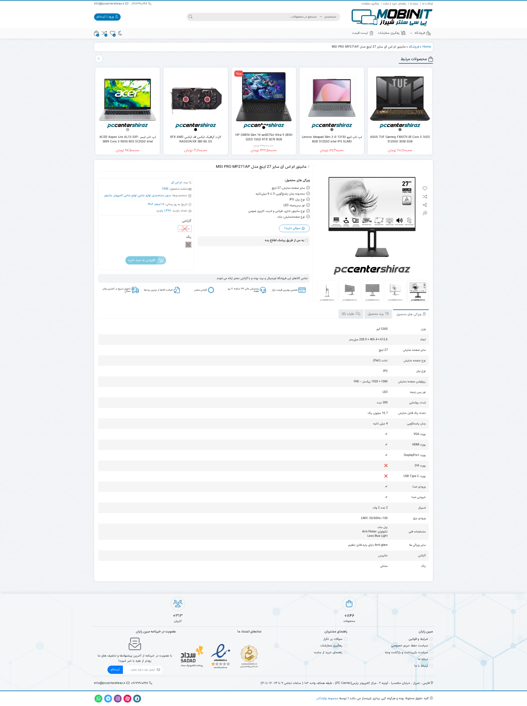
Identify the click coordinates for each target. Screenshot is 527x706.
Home (426, 47)
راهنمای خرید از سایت (394, 4)
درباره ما (414, 4)
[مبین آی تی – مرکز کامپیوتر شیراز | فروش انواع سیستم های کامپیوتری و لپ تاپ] (392, 17)
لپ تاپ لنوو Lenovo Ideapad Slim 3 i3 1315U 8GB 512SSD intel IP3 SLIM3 (332, 139)
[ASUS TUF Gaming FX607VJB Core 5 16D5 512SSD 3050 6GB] (400, 99)
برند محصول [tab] (376, 314)
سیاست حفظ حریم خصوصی (409, 645)
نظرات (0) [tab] (348, 314)
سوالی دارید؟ (292, 228)
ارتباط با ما (427, 4)
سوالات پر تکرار (332, 639)
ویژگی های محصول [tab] (409, 314)
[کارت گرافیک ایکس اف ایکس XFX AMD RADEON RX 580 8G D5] (196, 99)
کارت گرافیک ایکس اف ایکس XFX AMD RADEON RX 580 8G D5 (195, 139)
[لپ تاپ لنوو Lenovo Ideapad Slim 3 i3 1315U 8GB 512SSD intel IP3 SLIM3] (332, 99)
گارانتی (186, 221)
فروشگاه (419, 33)
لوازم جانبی (144, 195)
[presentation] (99, 58)
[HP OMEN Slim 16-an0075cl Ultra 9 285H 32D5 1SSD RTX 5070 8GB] (264, 99)
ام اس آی (176, 182)
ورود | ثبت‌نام (106, 16)
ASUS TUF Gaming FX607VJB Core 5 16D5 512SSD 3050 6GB (400, 139)
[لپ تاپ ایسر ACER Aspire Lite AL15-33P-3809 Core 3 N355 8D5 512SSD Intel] (127, 99)
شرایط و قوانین (418, 639)
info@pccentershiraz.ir (109, 4)
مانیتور (108, 195)
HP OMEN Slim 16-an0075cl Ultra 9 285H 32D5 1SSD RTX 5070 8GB (263, 137)
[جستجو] (191, 17)
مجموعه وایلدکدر (327, 698)
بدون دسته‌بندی (161, 195)
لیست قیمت (360, 33)
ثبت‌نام (115, 669)
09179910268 (139, 4)
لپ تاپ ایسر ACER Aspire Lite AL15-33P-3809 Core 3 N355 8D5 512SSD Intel (127, 139)
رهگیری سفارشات (370, 4)
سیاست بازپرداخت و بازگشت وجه (406, 652)
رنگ (188, 237)
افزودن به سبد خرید (141, 260)
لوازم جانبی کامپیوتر (125, 195)
